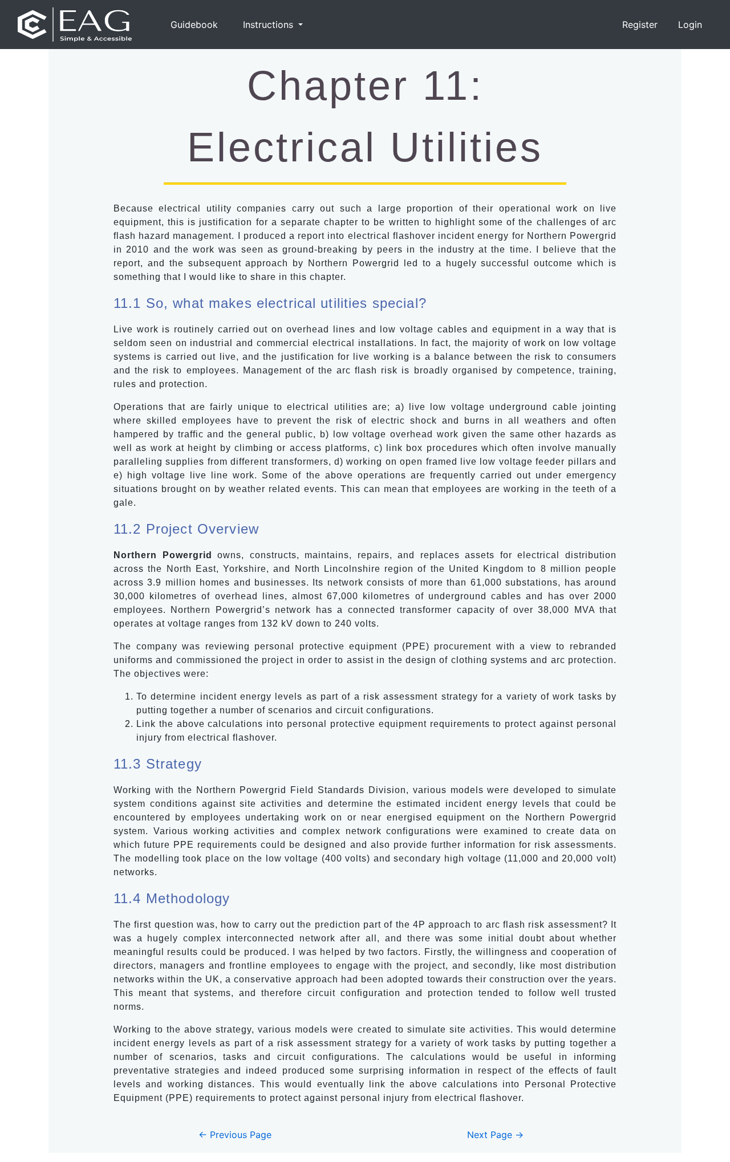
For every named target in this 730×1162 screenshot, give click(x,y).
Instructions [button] (269, 24)
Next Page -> (495, 1134)
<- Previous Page (234, 1134)
